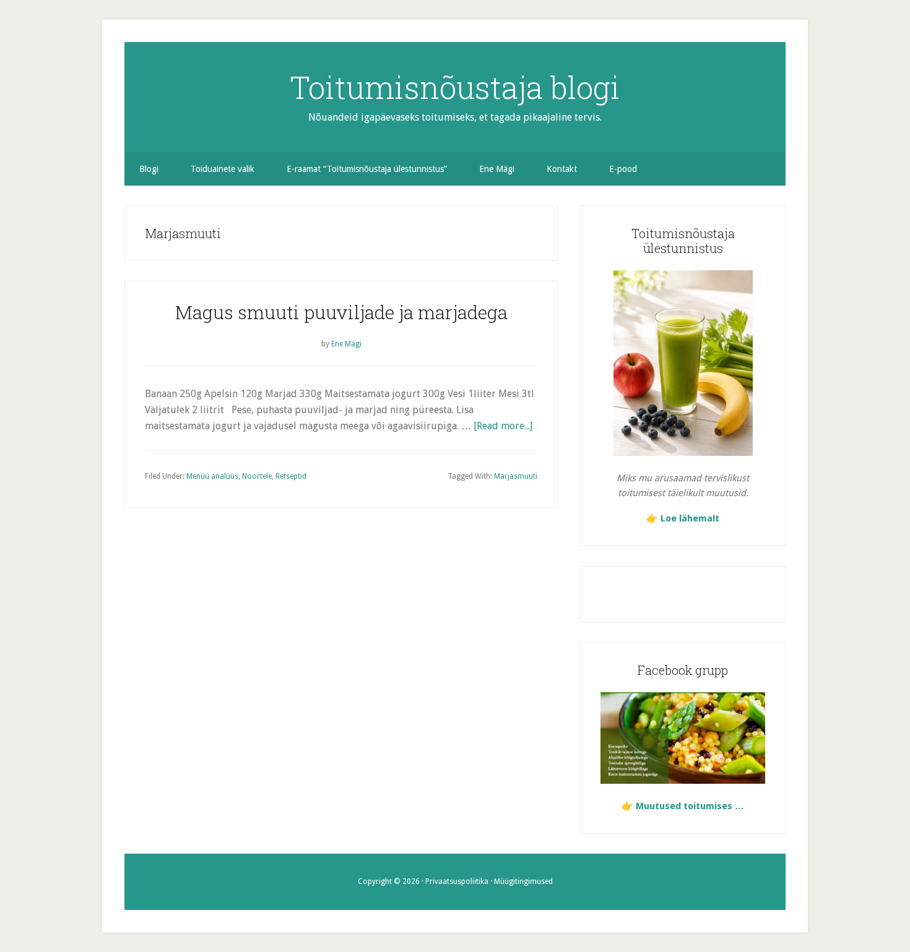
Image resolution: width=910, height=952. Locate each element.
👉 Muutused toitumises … (683, 806)
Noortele (257, 476)
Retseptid (290, 476)
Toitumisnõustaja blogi (455, 87)
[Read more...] (503, 426)
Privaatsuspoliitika (456, 881)
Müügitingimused (523, 881)
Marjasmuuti (515, 476)
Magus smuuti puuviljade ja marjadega (341, 312)
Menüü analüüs (212, 476)
